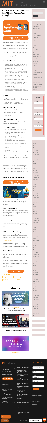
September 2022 (36, 224)
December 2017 (36, 308)
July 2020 (34, 263)
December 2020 (36, 254)
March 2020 (35, 270)
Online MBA (35, 68)
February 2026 (35, 150)
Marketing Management (37, 56)
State (35, 117)
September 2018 (36, 299)
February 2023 (35, 215)
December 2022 (36, 218)
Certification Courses (36, 28)
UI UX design (35, 89)
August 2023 (35, 204)
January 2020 (35, 274)
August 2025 (35, 161)
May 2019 (34, 288)
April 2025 (35, 168)
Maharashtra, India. (5, 369)
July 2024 (34, 184)
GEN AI (34, 47)
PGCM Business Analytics (36, 399)
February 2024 (35, 193)
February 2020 (35, 272)
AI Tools (34, 22)
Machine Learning (36, 54)
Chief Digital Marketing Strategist (23, 402)
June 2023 (35, 207)
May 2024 (34, 188)
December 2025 (36, 154)
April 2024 (35, 190)
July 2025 (34, 163)
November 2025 (36, 156)
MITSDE (5, 18)
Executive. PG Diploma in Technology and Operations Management (22, 371)
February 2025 (35, 172)
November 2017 (36, 310)
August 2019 (35, 283)
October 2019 (35, 279)
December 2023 (36, 197)
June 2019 (35, 286)
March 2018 (35, 302)
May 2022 (34, 231)
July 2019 (34, 284)
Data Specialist (34, 404)
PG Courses (35, 74)
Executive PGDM (6, 279)
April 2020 (35, 268)
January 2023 (35, 216)
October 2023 (35, 200)
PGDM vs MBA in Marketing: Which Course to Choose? (15, 353)
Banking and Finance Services (8, 277)
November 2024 (36, 177)
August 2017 (35, 315)
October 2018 (35, 297)
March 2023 (35, 213)
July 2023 (34, 206)
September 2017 (36, 313)
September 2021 (36, 240)
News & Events (35, 63)
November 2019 (36, 277)
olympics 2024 (35, 65)
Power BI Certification (37, 80)
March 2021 (35, 250)
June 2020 (35, 265)
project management (36, 82)
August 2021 (35, 241)
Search (34, 11)
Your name (36, 101)
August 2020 (35, 261)
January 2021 (35, 252)
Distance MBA (35, 37)
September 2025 (36, 159)
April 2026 (35, 147)
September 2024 (36, 181)
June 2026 (35, 143)
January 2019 (35, 293)
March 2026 (35, 148)
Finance (12, 279)
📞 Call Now (5, 420)
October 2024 (35, 179)
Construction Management (37, 30)
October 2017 (35, 311)
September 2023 (36, 202)
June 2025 (35, 165)
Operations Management (37, 72)
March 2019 (35, 290)
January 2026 (35, 152)
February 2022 (35, 234)
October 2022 (35, 222)
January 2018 (35, 306)
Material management (37, 59)
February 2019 (35, 292)
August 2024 (35, 182)
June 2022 (35, 229)
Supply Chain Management (37, 84)
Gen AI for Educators (35, 402)
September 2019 (36, 281)
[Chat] (44, 420)
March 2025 (35, 170)
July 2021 (34, 243)
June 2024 (35, 186)
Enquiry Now (6, 416)
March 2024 (35, 191)
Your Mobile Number (37, 106)
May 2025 (34, 166)
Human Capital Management (38, 50)
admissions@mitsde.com (7, 374)
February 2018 (35, 304)
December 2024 (36, 175)
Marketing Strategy (36, 58)
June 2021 (35, 245)
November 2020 (36, 256)
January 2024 (35, 195)
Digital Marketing (36, 33)
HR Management (36, 49)
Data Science (35, 31)
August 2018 (35, 301)
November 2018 (36, 295)
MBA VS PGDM (35, 61)
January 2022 (35, 236)
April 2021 (35, 249)
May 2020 (34, 267)
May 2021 (34, 247)
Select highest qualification (36, 123)
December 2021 (36, 238)
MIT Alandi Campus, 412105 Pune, (8, 368)
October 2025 (35, 157)
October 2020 (35, 258)
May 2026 (34, 145)
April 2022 (35, 233)
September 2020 (36, 259)
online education (36, 67)
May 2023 (34, 209)
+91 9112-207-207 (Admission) (8, 371)
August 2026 (35, 141)
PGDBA (34, 79)
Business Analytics (36, 26)
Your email (36, 112)
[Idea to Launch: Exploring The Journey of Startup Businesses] (15, 320)
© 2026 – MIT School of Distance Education (16, 418)
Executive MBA (35, 42)
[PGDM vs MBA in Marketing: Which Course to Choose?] (15, 342)
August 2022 (35, 225)
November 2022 (36, 220)
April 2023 (35, 211)
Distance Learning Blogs (19, 277)
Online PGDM (17, 279)
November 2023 (36, 199)
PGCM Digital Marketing (36, 401)
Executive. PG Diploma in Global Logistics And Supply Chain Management (22, 381)
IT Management (35, 52)
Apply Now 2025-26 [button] (7, 378)
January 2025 (35, 173)
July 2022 (34, 227)
